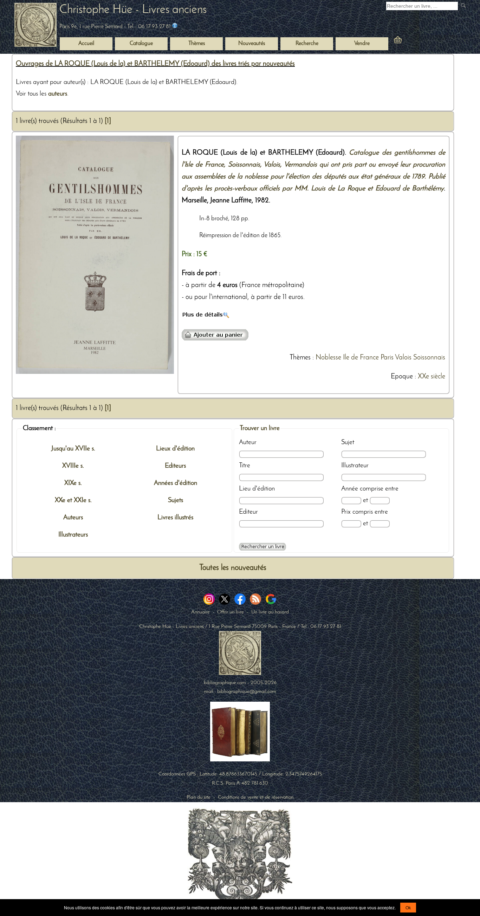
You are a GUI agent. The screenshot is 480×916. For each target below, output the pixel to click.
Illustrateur (355, 465)
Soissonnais (429, 357)
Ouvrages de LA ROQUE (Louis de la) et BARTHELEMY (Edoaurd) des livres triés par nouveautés (155, 63)
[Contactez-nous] (174, 27)
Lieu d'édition (257, 488)
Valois (403, 357)
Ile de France (361, 357)
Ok (408, 907)
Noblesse (328, 357)
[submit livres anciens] (464, 6)
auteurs (57, 93)
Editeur (248, 511)
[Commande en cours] (417, 41)
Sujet (347, 442)
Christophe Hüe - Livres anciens (133, 10)
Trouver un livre (260, 428)
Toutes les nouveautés (232, 568)
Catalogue (141, 43)
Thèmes (300, 357)
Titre (244, 465)
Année (349, 488)
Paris (387, 357)
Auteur (248, 442)
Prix (346, 511)
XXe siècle (431, 376)
